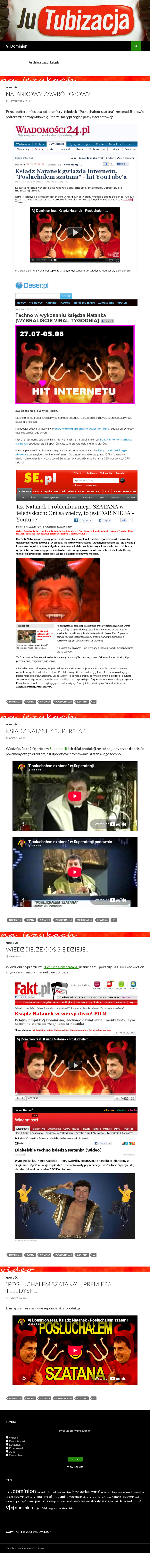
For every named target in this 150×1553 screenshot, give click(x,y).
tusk (123, 1501)
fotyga (68, 1492)
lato (27, 1497)
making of (44, 1497)
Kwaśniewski (17, 1441)
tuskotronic (134, 1501)
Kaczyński (15, 1444)
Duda (12, 1451)
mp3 (103, 1497)
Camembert (16, 1455)
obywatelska (130, 1497)
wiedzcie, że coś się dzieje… (48, 949)
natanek (45, 701)
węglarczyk (55, 1508)
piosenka (29, 1501)
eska (48, 1492)
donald (41, 1492)
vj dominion (22, 1507)
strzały (95, 1501)
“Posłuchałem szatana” (61, 967)
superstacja (84, 920)
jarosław (78, 1492)
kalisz (104, 1492)
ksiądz (31, 701)
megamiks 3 (77, 1496)
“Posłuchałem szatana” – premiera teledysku (59, 1287)
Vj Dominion (16, 46)
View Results (75, 1466)
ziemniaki (67, 1508)
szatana (82, 701)
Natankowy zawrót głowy (48, 93)
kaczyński (92, 1491)
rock (70, 1501)
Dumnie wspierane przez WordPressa (26, 1548)
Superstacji (58, 748)
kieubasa (112, 1492)
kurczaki (19, 1496)
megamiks (60, 1496)
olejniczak (11, 1501)
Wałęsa (13, 1437)
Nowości (12, 87)
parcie (19, 1501)
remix (63, 1501)
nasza (108, 1497)
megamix (89, 1497)
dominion (15, 701)
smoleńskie (81, 1501)
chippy (9, 1492)
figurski (61, 1492)
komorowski (125, 1492)
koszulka (139, 1492)
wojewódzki (40, 1508)
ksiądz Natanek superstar (46, 730)
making (33, 1497)
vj (94, 701)
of (138, 1497)
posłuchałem (63, 701)
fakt (54, 1492)
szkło (116, 1501)
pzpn (56, 1501)
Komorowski (16, 1448)
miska (97, 1497)
